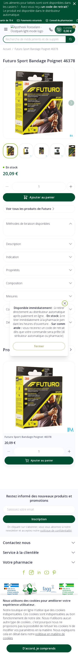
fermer (39, 346)
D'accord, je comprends (39, 648)
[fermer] (64, 303)
